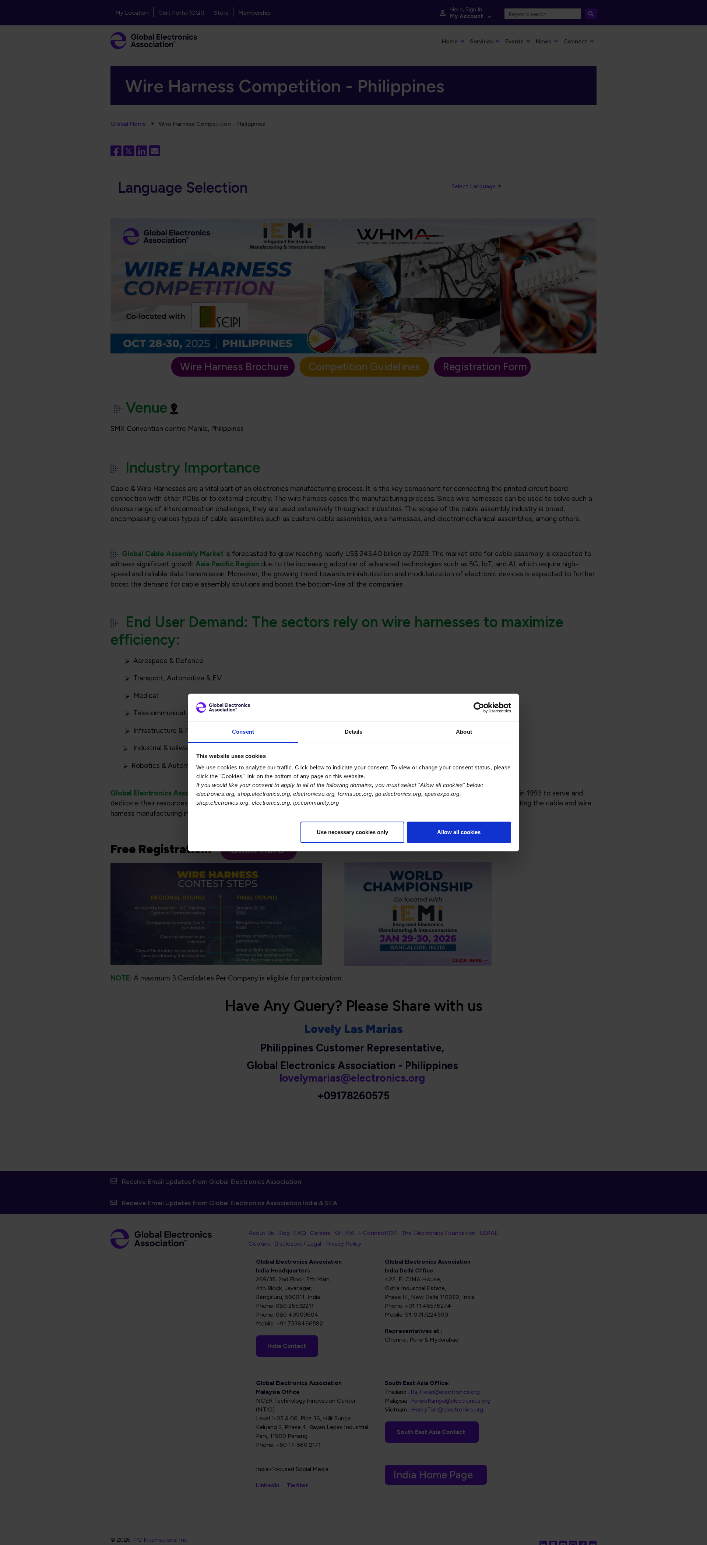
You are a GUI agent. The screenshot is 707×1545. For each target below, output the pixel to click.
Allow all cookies (459, 832)
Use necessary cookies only (352, 832)
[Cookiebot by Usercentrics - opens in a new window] (479, 707)
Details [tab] (354, 732)
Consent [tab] (243, 732)
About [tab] (464, 732)
